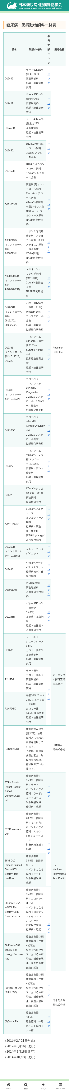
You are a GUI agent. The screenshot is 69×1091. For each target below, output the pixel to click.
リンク (49, 78)
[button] (61, 702)
